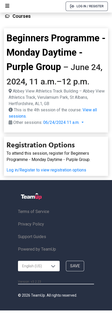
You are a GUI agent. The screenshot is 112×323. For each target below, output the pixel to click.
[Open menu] (7, 6)
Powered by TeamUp (37, 249)
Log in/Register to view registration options (46, 170)
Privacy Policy (31, 224)
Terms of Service (33, 211)
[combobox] (39, 266)
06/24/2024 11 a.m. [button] (61, 122)
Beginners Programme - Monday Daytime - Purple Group (56, 52)
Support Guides (32, 236)
